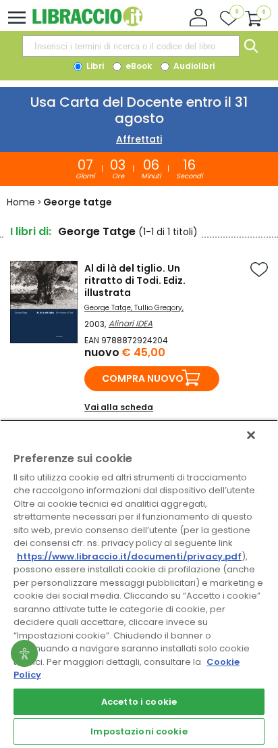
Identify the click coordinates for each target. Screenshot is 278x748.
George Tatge (107, 308)
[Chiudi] (251, 435)
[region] (139, 584)
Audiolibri (193, 66)
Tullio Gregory (158, 308)
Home (21, 202)
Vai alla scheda (118, 407)
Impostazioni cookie (138, 731)
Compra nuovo (143, 378)
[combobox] (131, 46)
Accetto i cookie (139, 701)
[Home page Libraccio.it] (87, 23)
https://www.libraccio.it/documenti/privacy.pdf (129, 556)
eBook (137, 66)
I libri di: (30, 231)
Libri (94, 66)
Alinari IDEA (130, 323)
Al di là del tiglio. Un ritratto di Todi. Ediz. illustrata (135, 280)
